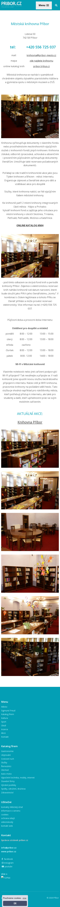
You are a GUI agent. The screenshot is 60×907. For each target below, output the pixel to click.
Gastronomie (7, 751)
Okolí (3, 725)
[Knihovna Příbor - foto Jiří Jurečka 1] (30, 449)
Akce (3, 733)
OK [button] (15, 903)
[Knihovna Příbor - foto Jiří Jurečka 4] (30, 574)
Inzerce (4, 729)
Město (4, 706)
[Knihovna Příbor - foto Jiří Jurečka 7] (30, 657)
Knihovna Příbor (30, 422)
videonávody (7, 822)
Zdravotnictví (7, 792)
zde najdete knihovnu (41, 60)
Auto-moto (6, 773)
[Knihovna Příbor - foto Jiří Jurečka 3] (30, 532)
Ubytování (6, 755)
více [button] (24, 898)
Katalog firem (7, 714)
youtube (8, 866)
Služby (4, 762)
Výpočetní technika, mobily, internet (18, 777)
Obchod (5, 770)
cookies (4, 814)
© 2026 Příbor (53, 897)
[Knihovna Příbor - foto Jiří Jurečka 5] (30, 615)
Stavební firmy (8, 781)
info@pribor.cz (8, 847)
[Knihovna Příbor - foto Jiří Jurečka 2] (30, 490)
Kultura (4, 718)
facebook (8, 859)
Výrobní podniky (8, 785)
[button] (43, 5)
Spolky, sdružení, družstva (13, 788)
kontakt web (7, 825)
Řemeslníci (6, 766)
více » (4, 874)
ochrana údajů (8, 818)
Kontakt (5, 736)
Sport (3, 721)
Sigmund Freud (8, 710)
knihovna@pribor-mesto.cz (41, 55)
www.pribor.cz (8, 851)
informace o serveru (10, 810)
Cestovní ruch (7, 758)
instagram (8, 862)
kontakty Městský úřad (12, 807)
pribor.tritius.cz (41, 66)
